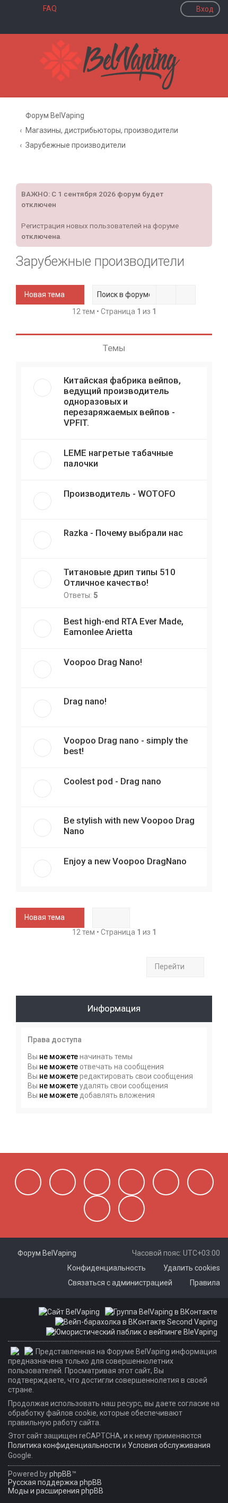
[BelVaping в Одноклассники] (200, 1182)
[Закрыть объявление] (203, 190)
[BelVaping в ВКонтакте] (28, 1182)
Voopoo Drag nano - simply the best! (126, 745)
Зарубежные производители (100, 261)
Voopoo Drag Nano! (103, 662)
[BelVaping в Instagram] (62, 1182)
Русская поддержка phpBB (55, 1482)
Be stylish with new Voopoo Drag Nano (129, 825)
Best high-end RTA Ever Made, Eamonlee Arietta (123, 626)
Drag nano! (85, 701)
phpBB (60, 1474)
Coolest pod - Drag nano (112, 781)
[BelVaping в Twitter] (166, 1182)
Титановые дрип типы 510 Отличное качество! (120, 577)
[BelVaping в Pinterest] (131, 1182)
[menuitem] (45, 8)
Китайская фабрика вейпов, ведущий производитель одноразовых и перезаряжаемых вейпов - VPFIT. (122, 401)
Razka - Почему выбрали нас (123, 532)
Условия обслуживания (169, 1445)
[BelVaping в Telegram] (131, 1208)
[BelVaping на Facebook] (97, 1182)
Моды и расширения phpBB (55, 1491)
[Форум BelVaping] (114, 65)
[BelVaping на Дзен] (97, 1208)
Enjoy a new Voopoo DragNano (125, 861)
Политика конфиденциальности (64, 1445)
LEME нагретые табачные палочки (118, 458)
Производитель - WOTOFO (120, 493)
